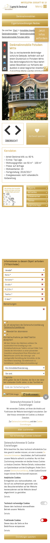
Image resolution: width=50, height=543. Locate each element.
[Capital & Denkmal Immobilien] (14, 7)
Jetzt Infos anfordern (41, 34)
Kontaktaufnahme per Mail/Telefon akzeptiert (19, 338)
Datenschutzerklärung (14, 327)
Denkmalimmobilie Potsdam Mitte (16, 37)
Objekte (31, 187)
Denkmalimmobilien (10, 33)
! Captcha (24, 380)
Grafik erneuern (31, 394)
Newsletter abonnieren (17, 331)
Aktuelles (32, 192)
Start (15, 30)
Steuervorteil (34, 196)
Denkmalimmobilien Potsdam (32, 33)
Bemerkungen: (10, 304)
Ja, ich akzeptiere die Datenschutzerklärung (23, 325)
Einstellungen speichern (26, 536)
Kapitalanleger (34, 204)
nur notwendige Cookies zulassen (25, 435)
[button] (46, 397)
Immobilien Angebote (28, 30)
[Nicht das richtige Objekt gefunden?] (12, 196)
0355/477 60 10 (40, 2)
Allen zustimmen (25, 429)
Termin (31, 200)
